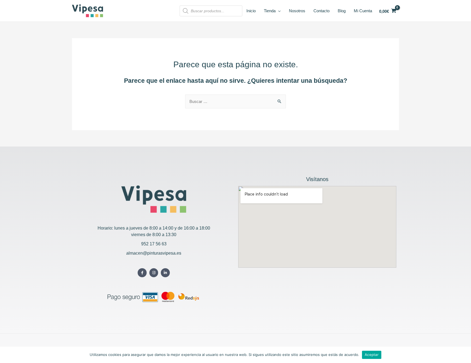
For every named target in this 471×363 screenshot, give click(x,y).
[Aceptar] (464, 355)
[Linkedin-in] (165, 272)
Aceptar (372, 354)
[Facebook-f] (142, 272)
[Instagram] (153, 272)
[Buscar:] (235, 101)
